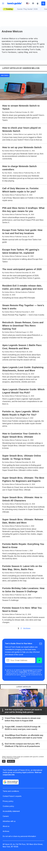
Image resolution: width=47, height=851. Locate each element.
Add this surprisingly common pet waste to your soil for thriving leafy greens (23, 711)
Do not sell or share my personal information (19, 836)
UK (4, 761)
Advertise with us (9, 821)
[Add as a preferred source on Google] (11, 781)
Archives (26, 628)
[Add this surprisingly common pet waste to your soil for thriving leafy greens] (23, 702)
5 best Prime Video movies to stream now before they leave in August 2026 (22, 719)
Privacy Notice (23, 671)
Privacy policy (8, 801)
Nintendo (4, 75)
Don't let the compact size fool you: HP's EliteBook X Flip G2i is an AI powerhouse (22, 745)
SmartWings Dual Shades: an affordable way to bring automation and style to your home (24, 736)
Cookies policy (8, 806)
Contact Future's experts (12, 796)
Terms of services (27, 670)
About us (6, 826)
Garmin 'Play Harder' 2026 (27, 9)
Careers (6, 816)
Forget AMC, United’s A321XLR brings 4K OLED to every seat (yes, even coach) (22, 728)
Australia (11, 761)
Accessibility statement (11, 811)
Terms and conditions (11, 791)
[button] (43, 3)
